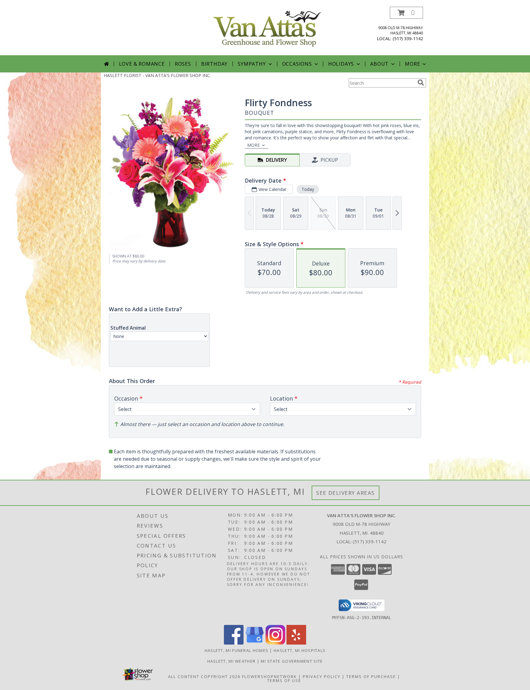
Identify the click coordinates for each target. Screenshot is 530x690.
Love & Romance (142, 63)
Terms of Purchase (371, 676)
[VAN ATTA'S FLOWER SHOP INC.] (267, 28)
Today (307, 189)
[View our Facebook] (234, 643)
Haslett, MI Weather (231, 661)
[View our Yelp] (296, 643)
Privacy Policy (321, 676)
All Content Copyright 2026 (204, 676)
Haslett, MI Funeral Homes (237, 650)
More (412, 63)
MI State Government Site (292, 661)
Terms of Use (284, 680)
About (379, 63)
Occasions (297, 63)
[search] (421, 82)
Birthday (214, 63)
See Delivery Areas (345, 492)
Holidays (341, 63)
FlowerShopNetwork (269, 676)
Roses (183, 63)
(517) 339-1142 (408, 38)
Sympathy (252, 63)
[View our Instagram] (275, 643)
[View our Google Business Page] (254, 643)
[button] (406, 13)
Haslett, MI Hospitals (299, 650)
